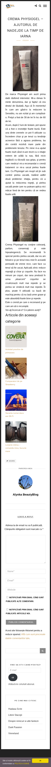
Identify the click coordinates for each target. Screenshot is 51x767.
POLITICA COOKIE (22, 764)
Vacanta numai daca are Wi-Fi (14, 414)
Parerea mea (25, 468)
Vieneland (13, 733)
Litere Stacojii (15, 715)
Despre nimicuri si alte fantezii (23, 721)
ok (13, 677)
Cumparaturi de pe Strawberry (13, 382)
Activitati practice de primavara (14, 351)
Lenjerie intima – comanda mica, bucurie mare (15, 448)
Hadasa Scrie (15, 709)
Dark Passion (15, 727)
